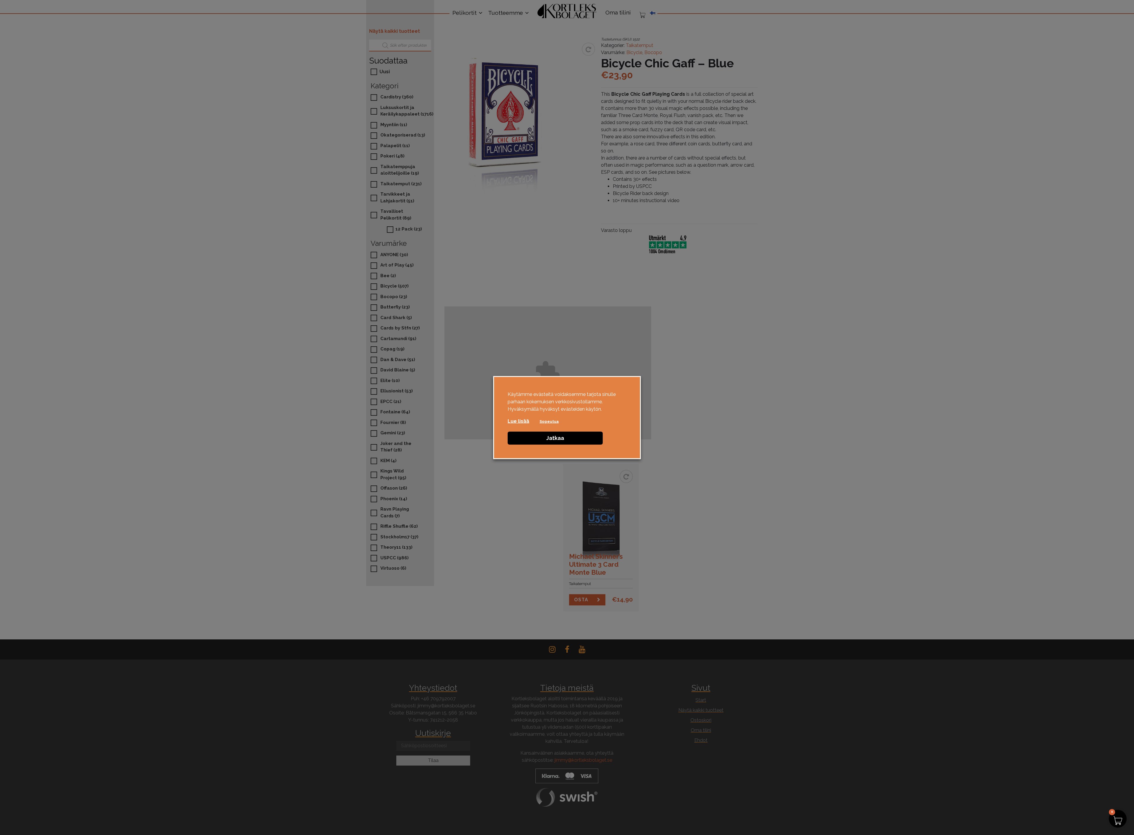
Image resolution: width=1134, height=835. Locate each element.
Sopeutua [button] (549, 421)
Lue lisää (518, 421)
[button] (1118, 819)
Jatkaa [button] (555, 438)
